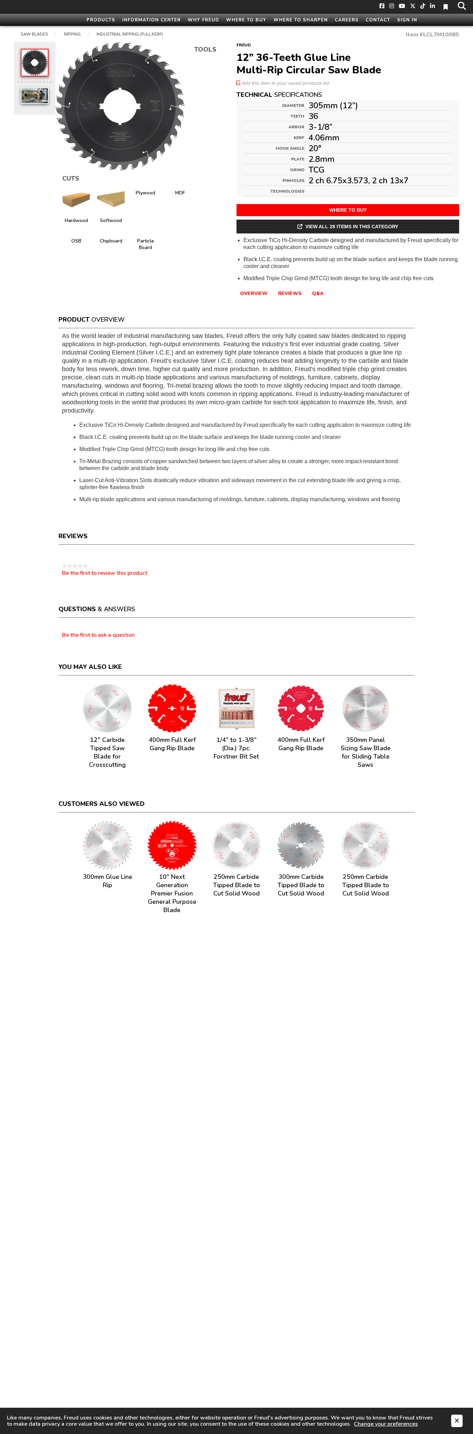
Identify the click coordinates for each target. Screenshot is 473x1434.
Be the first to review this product (104, 573)
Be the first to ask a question (98, 635)
